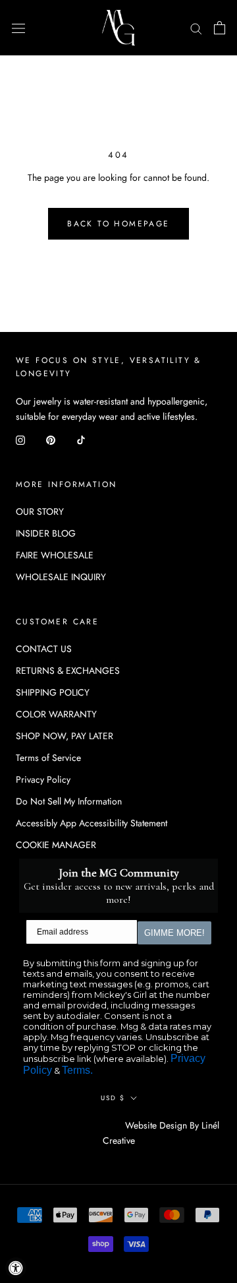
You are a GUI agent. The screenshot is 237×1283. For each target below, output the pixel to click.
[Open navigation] (18, 27)
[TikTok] (81, 439)
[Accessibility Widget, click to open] (15, 1267)
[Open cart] (219, 27)
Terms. (77, 1070)
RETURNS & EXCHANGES (68, 670)
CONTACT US (44, 648)
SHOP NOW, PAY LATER (64, 735)
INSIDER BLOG (46, 533)
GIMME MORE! (174, 933)
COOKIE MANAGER (56, 844)
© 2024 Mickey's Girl (71, 1126)
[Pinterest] (50, 439)
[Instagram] (20, 439)
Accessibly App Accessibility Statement (91, 823)
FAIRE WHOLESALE (54, 555)
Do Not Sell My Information (69, 801)
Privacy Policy (43, 779)
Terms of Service (48, 757)
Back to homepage (118, 224)
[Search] (196, 27)
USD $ (113, 1098)
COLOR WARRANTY (56, 714)
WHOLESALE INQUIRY (61, 576)
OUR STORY (40, 511)
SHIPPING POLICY (53, 692)
